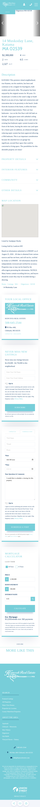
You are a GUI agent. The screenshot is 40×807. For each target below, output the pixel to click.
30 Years (11, 567)
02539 (32, 284)
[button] (3, 23)
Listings (10, 284)
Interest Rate (11, 594)
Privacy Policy (19, 399)
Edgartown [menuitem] (5, 733)
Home (4, 284)
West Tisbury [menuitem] (6, 730)
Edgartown (25, 284)
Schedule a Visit (27, 431)
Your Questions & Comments (14, 474)
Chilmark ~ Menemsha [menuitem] (9, 727)
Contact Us (8, 334)
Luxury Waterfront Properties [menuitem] (11, 712)
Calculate (20, 608)
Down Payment (11, 585)
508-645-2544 (31, 5)
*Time (7, 465)
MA (16, 284)
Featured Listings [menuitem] (7, 699)
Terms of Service (14, 536)
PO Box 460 (21, 753)
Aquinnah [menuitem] (5, 723)
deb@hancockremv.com (21, 758)
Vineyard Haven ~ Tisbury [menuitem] (10, 739)
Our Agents (17, 334)
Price (7, 575)
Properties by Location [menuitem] (9, 708)
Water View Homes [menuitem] (8, 705)
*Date (7, 456)
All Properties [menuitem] (6, 702)
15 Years (20, 567)
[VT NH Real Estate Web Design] (20, 790)
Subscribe (20, 407)
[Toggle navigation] (36, 4)
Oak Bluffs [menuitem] (5, 736)
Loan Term (10, 562)
